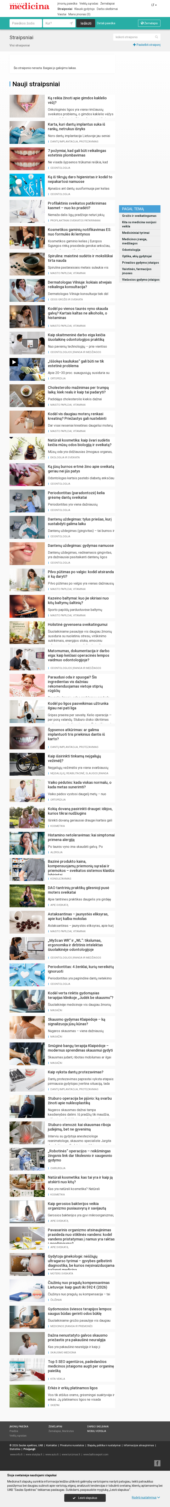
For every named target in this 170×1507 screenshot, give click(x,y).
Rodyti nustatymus (144, 1497)
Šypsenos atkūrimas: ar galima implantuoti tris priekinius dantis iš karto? (76, 734)
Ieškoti (85, 23)
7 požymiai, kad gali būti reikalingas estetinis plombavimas (77, 152)
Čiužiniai (56, 1299)
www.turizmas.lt (71, 1454)
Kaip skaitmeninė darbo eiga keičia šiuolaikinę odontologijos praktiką (76, 337)
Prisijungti (29, 1449)
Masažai (56, 1010)
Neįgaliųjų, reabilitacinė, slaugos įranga (79, 773)
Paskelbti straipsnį (148, 44)
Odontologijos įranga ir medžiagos (75, 352)
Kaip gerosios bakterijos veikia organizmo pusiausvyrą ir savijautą (77, 1205)
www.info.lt (16, 1454)
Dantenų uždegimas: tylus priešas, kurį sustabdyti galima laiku (80, 521)
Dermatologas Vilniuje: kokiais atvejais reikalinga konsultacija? (80, 284)
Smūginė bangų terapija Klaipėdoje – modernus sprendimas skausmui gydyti (80, 1047)
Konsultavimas (60, 878)
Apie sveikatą (59, 904)
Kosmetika (57, 826)
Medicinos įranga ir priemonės (71, 1326)
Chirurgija (58, 1168)
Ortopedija (58, 378)
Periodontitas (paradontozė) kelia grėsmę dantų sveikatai (76, 495)
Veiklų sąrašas (88, 3)
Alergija (56, 852)
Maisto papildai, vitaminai (68, 273)
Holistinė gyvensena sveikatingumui (77, 624)
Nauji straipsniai (36, 84)
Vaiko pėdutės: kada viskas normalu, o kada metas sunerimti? (80, 784)
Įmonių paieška (67, 3)
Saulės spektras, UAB (31, 1445)
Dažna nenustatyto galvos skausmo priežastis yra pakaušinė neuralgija (78, 1337)
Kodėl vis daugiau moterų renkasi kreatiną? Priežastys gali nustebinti (77, 416)
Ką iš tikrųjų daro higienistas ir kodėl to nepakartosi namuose (80, 179)
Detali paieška (106, 23)
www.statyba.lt (34, 1454)
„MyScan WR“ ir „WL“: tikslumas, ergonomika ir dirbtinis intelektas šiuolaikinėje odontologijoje (75, 944)
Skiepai (55, 1405)
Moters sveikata (61, 1273)
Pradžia (14, 1431)
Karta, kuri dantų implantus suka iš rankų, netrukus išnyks (76, 126)
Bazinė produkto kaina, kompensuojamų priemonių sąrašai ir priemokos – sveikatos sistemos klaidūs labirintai (81, 868)
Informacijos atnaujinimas (139, 1445)
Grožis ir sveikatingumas (139, 215)
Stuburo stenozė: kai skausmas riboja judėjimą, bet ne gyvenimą (79, 1126)
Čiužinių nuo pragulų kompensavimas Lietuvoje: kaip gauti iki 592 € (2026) (79, 1284)
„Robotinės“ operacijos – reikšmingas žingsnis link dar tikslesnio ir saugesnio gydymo (80, 1155)
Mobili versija (96, 1431)
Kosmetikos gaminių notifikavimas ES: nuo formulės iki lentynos (79, 231)
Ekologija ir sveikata (65, 457)
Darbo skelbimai (107, 9)
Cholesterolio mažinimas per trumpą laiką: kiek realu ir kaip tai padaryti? (78, 389)
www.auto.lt (52, 1454)
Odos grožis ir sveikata (66, 299)
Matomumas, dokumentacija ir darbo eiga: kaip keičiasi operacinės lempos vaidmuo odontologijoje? (78, 655)
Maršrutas (68, 1431)
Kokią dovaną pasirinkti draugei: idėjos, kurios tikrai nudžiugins (80, 811)
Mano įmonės (79, 14)
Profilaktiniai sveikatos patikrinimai (75, 220)
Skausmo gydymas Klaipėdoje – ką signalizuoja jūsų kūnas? (76, 1021)
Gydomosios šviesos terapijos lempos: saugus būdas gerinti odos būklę (80, 1311)
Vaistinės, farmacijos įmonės (137, 271)
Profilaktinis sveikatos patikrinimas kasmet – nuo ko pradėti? (77, 205)
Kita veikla (57, 1378)
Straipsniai (64, 9)
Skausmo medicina (63, 1352)
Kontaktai (51, 1445)
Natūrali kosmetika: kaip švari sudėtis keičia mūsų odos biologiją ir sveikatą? (80, 442)
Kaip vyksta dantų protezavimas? (75, 1072)
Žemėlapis (151, 23)
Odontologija (131, 249)
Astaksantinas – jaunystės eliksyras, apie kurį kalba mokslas (78, 916)
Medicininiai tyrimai (135, 232)
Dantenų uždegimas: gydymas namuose (81, 545)
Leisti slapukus (87, 1498)
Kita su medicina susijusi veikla (139, 224)
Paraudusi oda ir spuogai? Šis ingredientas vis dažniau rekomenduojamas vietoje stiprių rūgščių (75, 684)
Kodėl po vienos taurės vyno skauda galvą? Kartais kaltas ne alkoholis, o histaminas (78, 313)
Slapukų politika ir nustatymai (104, 1445)
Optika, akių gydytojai (137, 256)
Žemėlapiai (107, 3)
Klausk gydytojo (84, 9)
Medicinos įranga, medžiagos (134, 241)
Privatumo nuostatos (72, 1445)
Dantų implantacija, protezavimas (74, 141)
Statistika (15, 1449)
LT (153, 5)
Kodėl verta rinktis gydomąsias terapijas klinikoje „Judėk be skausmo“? (80, 995)
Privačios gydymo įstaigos (140, 262)
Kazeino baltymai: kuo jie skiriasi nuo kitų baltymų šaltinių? (78, 600)
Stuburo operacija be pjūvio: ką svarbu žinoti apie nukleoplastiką (80, 1100)
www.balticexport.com (95, 1454)
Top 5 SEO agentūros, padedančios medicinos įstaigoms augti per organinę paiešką (81, 1366)
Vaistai (61, 14)
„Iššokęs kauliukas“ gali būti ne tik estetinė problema (76, 363)
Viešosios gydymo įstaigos (141, 279)
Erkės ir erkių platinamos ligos (73, 1388)
